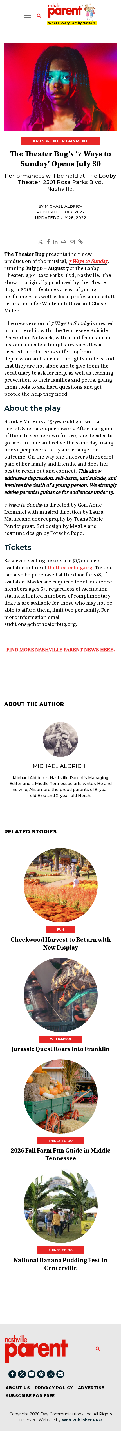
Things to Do (60, 1141)
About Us (18, 1387)
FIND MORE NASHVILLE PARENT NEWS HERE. (60, 650)
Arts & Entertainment (60, 141)
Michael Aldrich (59, 766)
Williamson (60, 1039)
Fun (60, 929)
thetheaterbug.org (70, 568)
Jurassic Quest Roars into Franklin (61, 1050)
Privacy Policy (54, 1387)
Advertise (91, 1387)
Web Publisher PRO (82, 1419)
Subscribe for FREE (30, 1395)
